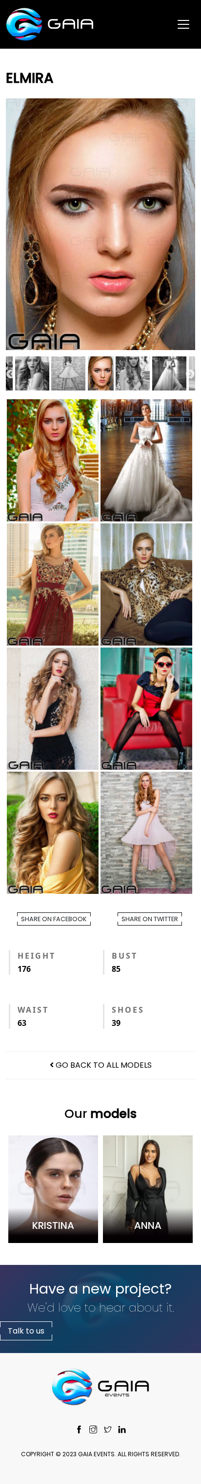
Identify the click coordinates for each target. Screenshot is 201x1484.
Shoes (128, 1009)
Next (190, 374)
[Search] (182, 61)
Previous (11, 374)
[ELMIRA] (100, 224)
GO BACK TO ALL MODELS (103, 1065)
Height (37, 955)
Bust (125, 955)
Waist (33, 1009)
